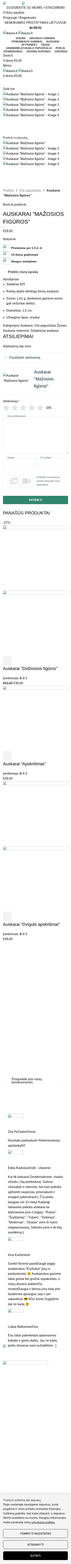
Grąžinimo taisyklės (16, 1451)
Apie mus (9, 1490)
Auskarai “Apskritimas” (24, 763)
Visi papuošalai (30, 190)
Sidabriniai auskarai (45, 330)
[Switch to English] (10, 3)
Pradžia (9, 190)
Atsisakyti (35, 1544)
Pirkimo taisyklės (15, 1458)
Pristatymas (11, 1443)
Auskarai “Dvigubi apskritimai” (31, 924)
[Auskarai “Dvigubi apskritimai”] (35, 813)
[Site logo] (10, 33)
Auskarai (26, 325)
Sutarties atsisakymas (18, 1473)
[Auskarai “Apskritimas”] (35, 718)
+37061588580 (54, 7)
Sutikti (35, 1555)
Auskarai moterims (16, 330)
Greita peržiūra (16, 661)
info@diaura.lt (31, 1388)
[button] (7, 661)
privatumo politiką (43, 1522)
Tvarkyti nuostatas (35, 1533)
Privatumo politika (15, 1466)
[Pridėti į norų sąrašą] (26, 661)
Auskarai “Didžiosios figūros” (30, 668)
